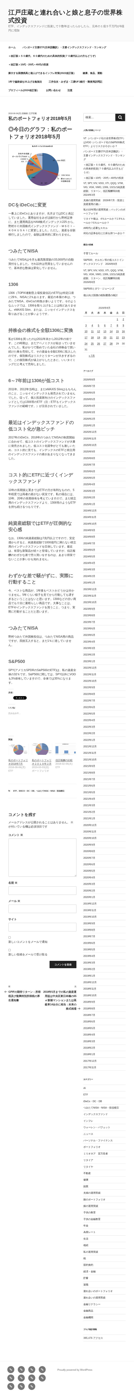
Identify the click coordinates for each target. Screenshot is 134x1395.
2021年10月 (90, 759)
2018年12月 (90, 982)
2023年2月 (89, 654)
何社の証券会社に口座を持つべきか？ (104, 233)
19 (98, 337)
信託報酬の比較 (64, 760)
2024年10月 (90, 523)
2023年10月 (90, 602)
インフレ (88, 1120)
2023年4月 (89, 641)
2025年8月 (89, 458)
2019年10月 (90, 916)
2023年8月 (89, 615)
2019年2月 (89, 969)
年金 (85, 1225)
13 (104, 331)
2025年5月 (89, 477)
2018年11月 (89, 988)
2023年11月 (89, 595)
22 (117, 337)
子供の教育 (89, 1212)
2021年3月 (89, 805)
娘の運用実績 (90, 1206)
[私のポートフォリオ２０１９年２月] (42, 749)
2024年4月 (89, 563)
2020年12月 (90, 825)
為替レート (89, 1232)
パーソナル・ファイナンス (98, 1140)
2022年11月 (89, 674)
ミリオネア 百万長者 (95, 1153)
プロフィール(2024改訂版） (23, 90)
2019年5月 (89, 949)
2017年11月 (89, 1067)
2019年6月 (89, 943)
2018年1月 (89, 1054)
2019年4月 (89, 956)
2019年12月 (90, 903)
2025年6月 (89, 471)
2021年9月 (89, 766)
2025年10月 (90, 445)
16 (123, 331)
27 (104, 343)
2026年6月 (89, 392)
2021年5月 (89, 792)
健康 (85, 1179)
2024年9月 (89, 530)
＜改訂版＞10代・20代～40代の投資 (28, 64)
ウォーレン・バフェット (96, 1127)
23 (123, 337)
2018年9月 (89, 1001)
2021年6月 (89, 785)
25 (92, 343)
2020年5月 (89, 870)
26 (98, 343)
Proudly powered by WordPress (74, 1369)
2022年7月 (89, 700)
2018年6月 (89, 1021)
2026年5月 (89, 399)
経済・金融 (89, 1271)
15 (117, 331)
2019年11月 (89, 910)
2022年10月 (90, 680)
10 (86, 331)
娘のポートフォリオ (94, 1199)
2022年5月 (89, 713)
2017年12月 (90, 1060)
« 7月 (92, 355)
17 (86, 337)
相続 (85, 1245)
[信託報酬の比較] (65, 749)
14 (111, 331)
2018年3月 (89, 1041)
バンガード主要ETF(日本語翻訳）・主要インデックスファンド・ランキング (64, 47)
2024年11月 (89, 517)
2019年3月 (89, 962)
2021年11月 (89, 752)
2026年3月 (89, 412)
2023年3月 (89, 648)
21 (111, 337)
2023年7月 (89, 622)
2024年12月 (90, 510)
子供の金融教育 (91, 1219)
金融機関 (88, 1317)
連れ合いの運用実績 (94, 1297)
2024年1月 (89, 582)
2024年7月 (89, 543)
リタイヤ (88, 1166)
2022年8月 (89, 694)
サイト (12, 919)
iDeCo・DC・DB (26, 791)
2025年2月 (89, 497)
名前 (12, 882)
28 (111, 343)
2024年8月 (89, 536)
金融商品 (88, 1310)
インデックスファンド (95, 1114)
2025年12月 (90, 431)
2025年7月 (89, 464)
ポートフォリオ (91, 1147)
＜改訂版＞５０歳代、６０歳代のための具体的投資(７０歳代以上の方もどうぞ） (52, 55)
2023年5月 (89, 635)
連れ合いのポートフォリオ (98, 1291)
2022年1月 (89, 739)
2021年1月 (89, 818)
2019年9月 (89, 923)
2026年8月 (89, 379)
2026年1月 (89, 425)
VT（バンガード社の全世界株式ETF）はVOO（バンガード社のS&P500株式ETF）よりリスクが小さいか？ (104, 142)
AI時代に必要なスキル (95, 228)
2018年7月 (89, 1015)
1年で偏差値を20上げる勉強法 (25, 81)
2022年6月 (89, 707)
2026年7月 (89, 386)
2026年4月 (89, 405)
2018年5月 (89, 1028)
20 (104, 337)
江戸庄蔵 (33, 113)
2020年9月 (89, 844)
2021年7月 (89, 779)
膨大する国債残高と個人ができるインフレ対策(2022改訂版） (42, 73)
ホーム (12, 47)
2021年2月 (89, 812)
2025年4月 (89, 484)
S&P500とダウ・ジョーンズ (98, 288)
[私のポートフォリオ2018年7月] (18, 749)
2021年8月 (89, 772)
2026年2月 (89, 418)
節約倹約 (88, 1264)
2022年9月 (89, 687)
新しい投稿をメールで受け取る (27, 954)
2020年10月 (90, 838)
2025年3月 (89, 491)
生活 (85, 1238)
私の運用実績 (90, 1251)
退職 (85, 1284)
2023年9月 (89, 608)
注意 (70, 90)
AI (84, 1088)
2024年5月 (89, 556)
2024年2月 (89, 576)
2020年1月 (89, 897)
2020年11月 (89, 831)
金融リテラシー (91, 1304)
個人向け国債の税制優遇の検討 (100, 295)
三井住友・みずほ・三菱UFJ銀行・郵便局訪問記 (75, 81)
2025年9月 (89, 451)
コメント (15, 834)
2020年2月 (89, 890)
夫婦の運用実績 (91, 1192)
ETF (15, 791)
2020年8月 (89, 851)
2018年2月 (89, 1047)
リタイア (88, 1160)
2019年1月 (89, 975)
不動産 (87, 1173)
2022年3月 (89, 726)
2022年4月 (89, 720)
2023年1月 (89, 661)
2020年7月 (89, 857)
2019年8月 (89, 929)
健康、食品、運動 (92, 73)
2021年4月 (89, 798)
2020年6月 (89, 864)
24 (86, 343)
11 (92, 331)
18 (92, 337)
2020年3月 (89, 884)
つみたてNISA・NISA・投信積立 (50, 791)
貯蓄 (85, 1278)
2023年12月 (90, 589)
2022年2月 (89, 733)
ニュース (88, 1134)
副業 (85, 1186)
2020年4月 (89, 877)
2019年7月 (89, 936)
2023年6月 (89, 628)
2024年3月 (89, 569)
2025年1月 (89, 504)
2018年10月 (90, 995)
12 (98, 331)
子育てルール (90, 253)
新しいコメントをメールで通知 (27, 941)
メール (14, 901)
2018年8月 (89, 1008)
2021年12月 (90, 746)
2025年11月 (89, 438)
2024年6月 (89, 549)
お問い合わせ (53, 90)
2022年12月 (90, 667)
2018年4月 (89, 1034)
